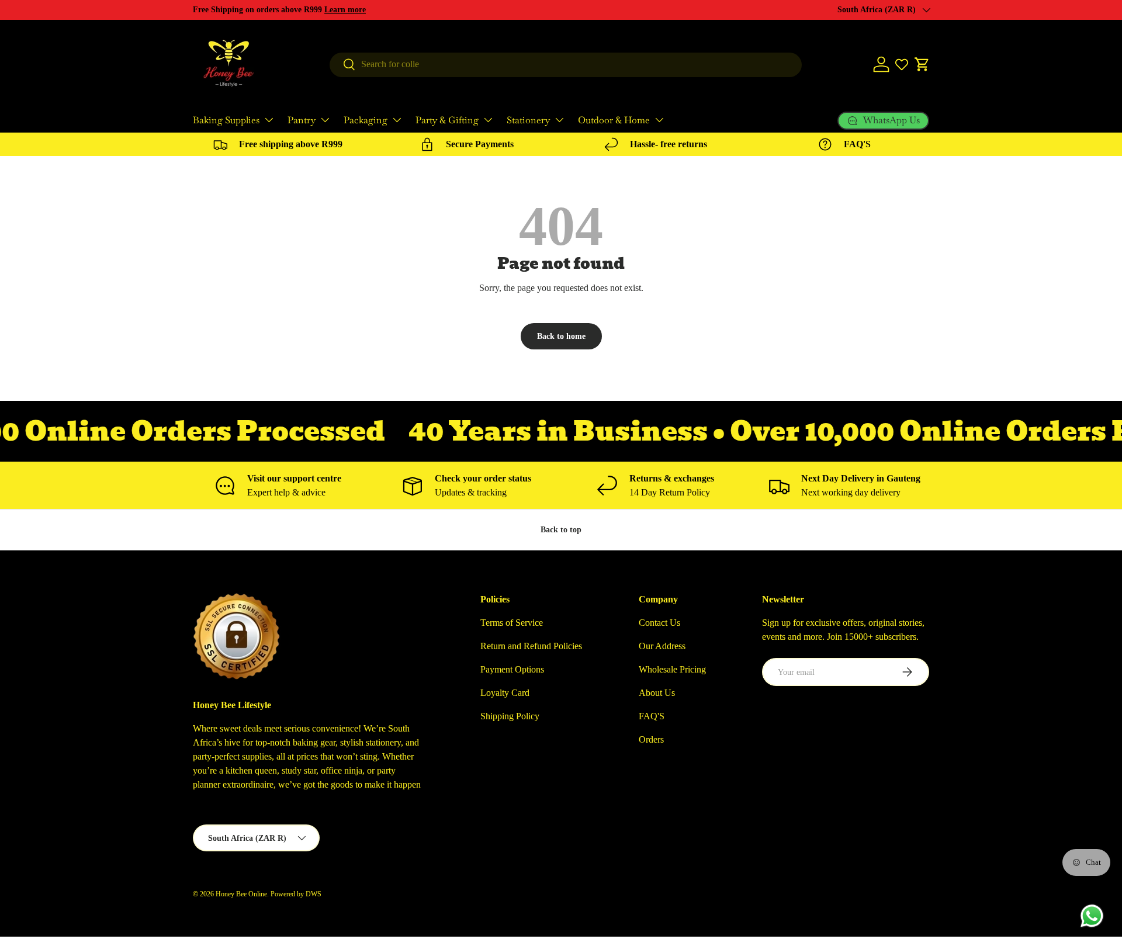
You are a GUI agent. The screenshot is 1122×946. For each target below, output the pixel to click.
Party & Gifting (447, 120)
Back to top (561, 529)
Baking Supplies (226, 120)
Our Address (662, 646)
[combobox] (566, 64)
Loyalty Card (504, 693)
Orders (651, 739)
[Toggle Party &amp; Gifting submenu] (488, 120)
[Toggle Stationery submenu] (559, 120)
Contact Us (659, 623)
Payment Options (512, 669)
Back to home (561, 336)
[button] (922, 64)
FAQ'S (651, 716)
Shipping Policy (509, 716)
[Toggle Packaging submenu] (397, 120)
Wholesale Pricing (672, 669)
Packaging (365, 120)
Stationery (528, 120)
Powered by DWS (296, 894)
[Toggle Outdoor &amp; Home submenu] (659, 120)
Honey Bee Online (241, 894)
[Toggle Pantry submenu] (325, 120)
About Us (657, 693)
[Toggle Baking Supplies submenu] (269, 120)
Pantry (302, 120)
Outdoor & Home (614, 120)
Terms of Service (511, 623)
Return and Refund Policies (531, 646)
